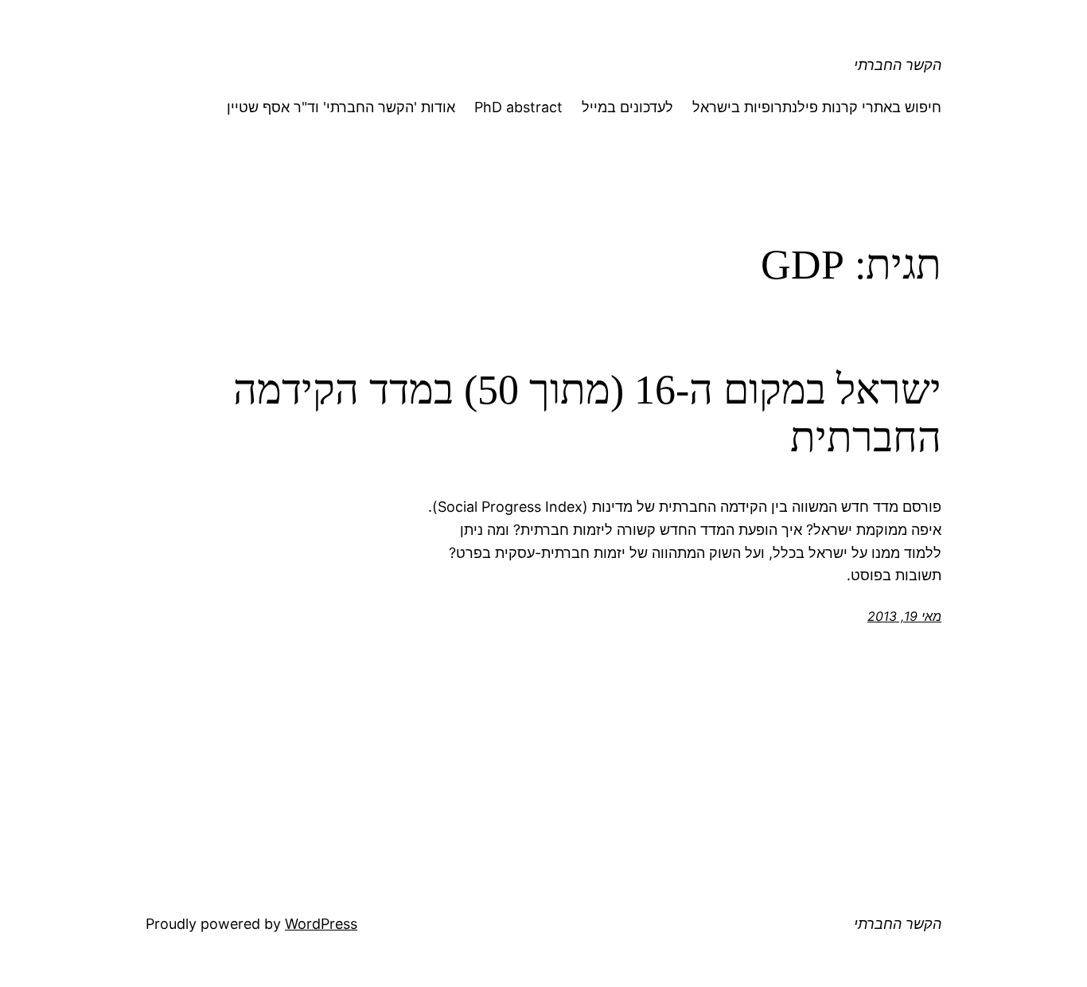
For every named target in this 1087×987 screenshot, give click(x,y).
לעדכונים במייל (627, 107)
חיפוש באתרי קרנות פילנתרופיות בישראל (816, 107)
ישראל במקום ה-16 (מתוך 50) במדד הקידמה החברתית (587, 413)
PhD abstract (518, 107)
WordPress (321, 923)
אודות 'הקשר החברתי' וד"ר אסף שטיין (341, 107)
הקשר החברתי (897, 65)
